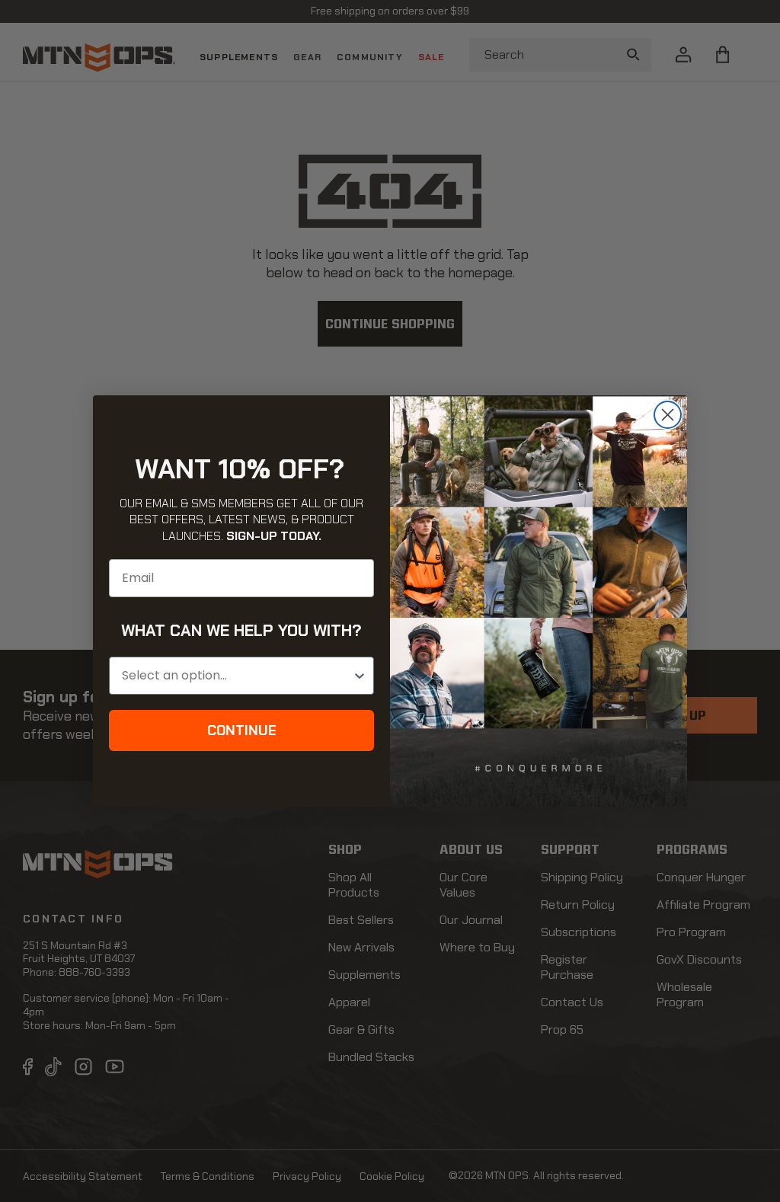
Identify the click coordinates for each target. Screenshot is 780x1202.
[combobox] (237, 675)
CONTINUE (242, 730)
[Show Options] (359, 675)
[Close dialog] (667, 414)
